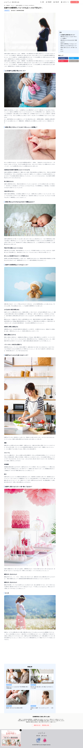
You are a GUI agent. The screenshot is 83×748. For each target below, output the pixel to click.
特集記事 (7, 5)
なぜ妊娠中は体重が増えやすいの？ (67, 34)
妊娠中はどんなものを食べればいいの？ (68, 45)
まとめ (61, 51)
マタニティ (13, 5)
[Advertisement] (30, 652)
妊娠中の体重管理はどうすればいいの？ (68, 43)
